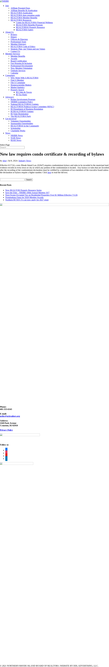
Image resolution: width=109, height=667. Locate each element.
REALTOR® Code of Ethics (23, 46)
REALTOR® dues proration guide (25, 15)
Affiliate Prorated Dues (20, 8)
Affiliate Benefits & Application (24, 10)
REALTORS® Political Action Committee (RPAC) (32, 106)
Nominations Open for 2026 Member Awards (24, 197)
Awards (14, 58)
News (7, 133)
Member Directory (18, 44)
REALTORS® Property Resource (30, 27)
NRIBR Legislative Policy (22, 102)
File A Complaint (18, 82)
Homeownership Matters (21, 85)
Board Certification (19, 61)
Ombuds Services (18, 70)
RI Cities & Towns (24, 92)
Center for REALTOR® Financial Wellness (34, 22)
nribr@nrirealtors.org (10, 416)
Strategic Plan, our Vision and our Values (28, 49)
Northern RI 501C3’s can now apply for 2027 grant (27, 200)
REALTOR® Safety (24, 30)
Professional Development (22, 66)
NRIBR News (17, 135)
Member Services (12, 54)
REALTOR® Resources (21, 20)
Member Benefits (18, 56)
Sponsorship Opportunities (22, 123)
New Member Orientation (21, 68)
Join (7, 6)
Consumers (10, 75)
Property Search (17, 90)
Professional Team (18, 42)
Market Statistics (17, 87)
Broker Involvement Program (23, 99)
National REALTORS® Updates (25, 104)
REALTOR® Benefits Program (29, 25)
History (14, 37)
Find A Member (17, 80)
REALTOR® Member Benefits (24, 18)
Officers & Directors (19, 39)
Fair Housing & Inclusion (21, 63)
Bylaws (14, 34)
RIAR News (16, 140)
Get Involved (10, 119)
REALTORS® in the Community (25, 126)
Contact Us (15, 51)
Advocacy (9, 97)
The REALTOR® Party (21, 116)
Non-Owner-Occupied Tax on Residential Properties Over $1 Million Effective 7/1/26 (41, 195)
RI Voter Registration (19, 114)
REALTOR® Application (21, 13)
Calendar (14, 73)
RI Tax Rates (21, 94)
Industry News (25, 161)
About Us (9, 32)
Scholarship (15, 128)
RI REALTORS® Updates (22, 111)
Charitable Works (18, 131)
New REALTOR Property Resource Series (23, 190)
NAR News (16, 138)
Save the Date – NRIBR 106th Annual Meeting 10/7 (27, 192)
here (49, 172)
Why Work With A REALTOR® (24, 78)
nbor (5, 161)
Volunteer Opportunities (21, 121)
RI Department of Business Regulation (27, 109)
